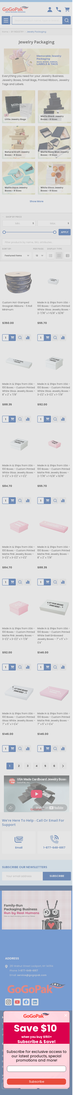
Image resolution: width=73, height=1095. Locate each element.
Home (5, 31)
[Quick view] (20, 337)
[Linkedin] (35, 1002)
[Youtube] (17, 1002)
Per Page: (38, 248)
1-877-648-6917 (28, 970)
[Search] (66, 20)
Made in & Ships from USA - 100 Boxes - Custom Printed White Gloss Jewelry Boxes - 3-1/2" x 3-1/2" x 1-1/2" (18, 471)
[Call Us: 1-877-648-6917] (58, 9)
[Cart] (67, 9)
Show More (36, 201)
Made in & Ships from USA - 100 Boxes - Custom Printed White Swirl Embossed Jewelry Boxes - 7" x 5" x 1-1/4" (53, 635)
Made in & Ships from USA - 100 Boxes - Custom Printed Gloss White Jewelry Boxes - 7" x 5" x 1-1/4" (18, 719)
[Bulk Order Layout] (67, 255)
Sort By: (7, 248)
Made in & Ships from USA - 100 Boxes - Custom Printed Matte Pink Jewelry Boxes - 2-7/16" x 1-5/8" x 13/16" (53, 471)
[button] (36, 910)
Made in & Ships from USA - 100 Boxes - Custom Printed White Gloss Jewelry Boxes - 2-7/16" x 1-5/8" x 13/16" (53, 308)
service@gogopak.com (32, 975)
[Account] (50, 9)
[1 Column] (50, 255)
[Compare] (27, 337)
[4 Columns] (59, 255)
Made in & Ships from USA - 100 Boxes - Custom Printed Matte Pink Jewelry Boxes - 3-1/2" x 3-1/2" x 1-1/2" (18, 552)
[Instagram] (8, 1002)
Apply (64, 232)
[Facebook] (26, 1002)
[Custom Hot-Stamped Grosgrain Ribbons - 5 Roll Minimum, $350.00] (19, 281)
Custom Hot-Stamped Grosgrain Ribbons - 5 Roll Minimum (17, 306)
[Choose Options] (12, 337)
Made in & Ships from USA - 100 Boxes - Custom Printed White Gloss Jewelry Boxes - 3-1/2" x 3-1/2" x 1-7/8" (53, 389)
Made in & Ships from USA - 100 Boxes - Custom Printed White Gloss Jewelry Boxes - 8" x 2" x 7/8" (18, 389)
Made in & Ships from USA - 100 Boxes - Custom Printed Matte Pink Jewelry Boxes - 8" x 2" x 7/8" (53, 552)
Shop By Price (14, 217)
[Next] (63, 766)
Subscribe (57, 876)
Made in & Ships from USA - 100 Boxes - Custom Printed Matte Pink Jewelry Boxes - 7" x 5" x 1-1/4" (53, 719)
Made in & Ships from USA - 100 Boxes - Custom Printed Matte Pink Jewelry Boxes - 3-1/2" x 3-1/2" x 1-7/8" (18, 634)
